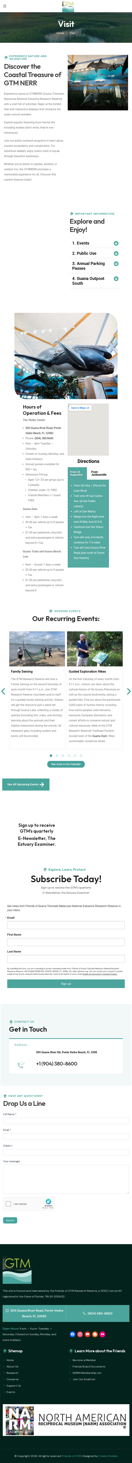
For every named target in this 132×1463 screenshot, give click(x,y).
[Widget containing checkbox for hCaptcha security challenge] (29, 1203)
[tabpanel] (88, 524)
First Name (14, 934)
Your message (11, 1161)
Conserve (13, 1379)
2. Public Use (84, 253)
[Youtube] (87, 1334)
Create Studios (108, 1456)
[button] (95, 243)
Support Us (14, 1385)
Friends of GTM (71, 1456)
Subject (7, 1145)
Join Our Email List (84, 1379)
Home (10, 1360)
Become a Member (84, 1360)
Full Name (9, 1114)
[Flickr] (102, 1334)
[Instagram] (80, 1334)
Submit (10, 1220)
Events (11, 1392)
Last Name (14, 951)
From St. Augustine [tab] (76, 473)
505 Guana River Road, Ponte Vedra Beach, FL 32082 (36, 1313)
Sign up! (66, 984)
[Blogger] (95, 1334)
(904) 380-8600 (44, 438)
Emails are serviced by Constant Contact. (100, 974)
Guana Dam (99, 736)
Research (12, 1373)
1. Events (80, 243)
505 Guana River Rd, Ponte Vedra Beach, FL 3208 (66, 1052)
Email (10, 917)
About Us (12, 1366)
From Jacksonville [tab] (99, 473)
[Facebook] (72, 1334)
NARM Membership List (87, 1373)
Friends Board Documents (89, 1366)
